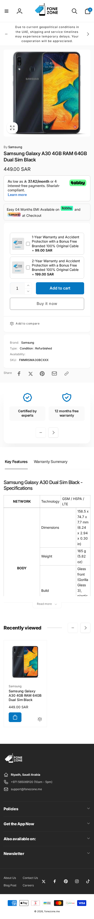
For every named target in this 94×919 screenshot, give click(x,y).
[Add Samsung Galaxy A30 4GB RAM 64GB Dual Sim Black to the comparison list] (40, 719)
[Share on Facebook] (19, 373)
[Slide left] (6, 34)
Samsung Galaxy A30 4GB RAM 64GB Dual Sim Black (25, 695)
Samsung (13, 147)
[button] (6, 11)
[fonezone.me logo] (14, 762)
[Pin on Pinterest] (42, 373)
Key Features (16, 461)
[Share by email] (54, 373)
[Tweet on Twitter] (30, 373)
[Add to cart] (15, 717)
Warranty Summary (50, 461)
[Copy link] (66, 373)
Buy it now (47, 303)
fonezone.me (52, 911)
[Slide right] (88, 34)
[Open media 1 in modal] (47, 93)
